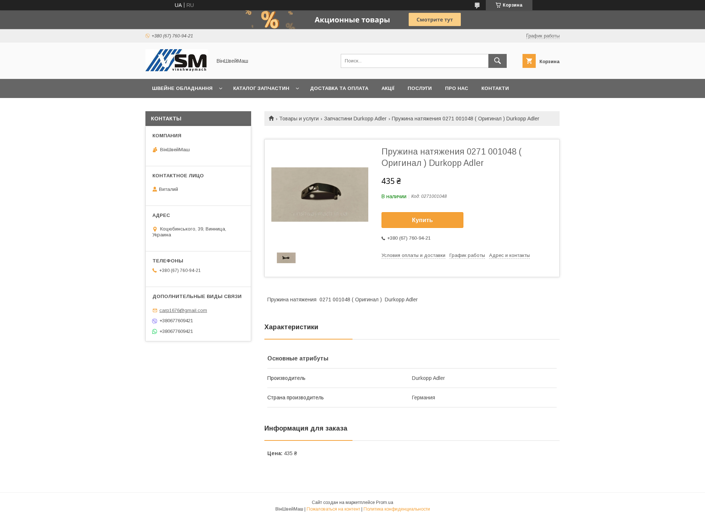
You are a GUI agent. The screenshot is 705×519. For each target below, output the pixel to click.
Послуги (420, 88)
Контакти (495, 88)
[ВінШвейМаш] (176, 69)
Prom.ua (384, 502)
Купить (422, 220)
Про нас (456, 88)
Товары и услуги (299, 118)
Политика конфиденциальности (397, 509)
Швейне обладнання (182, 88)
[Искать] (497, 61)
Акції (388, 88)
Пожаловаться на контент (333, 509)
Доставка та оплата (339, 88)
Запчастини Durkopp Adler (355, 118)
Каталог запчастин (261, 88)
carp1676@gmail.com (183, 310)
